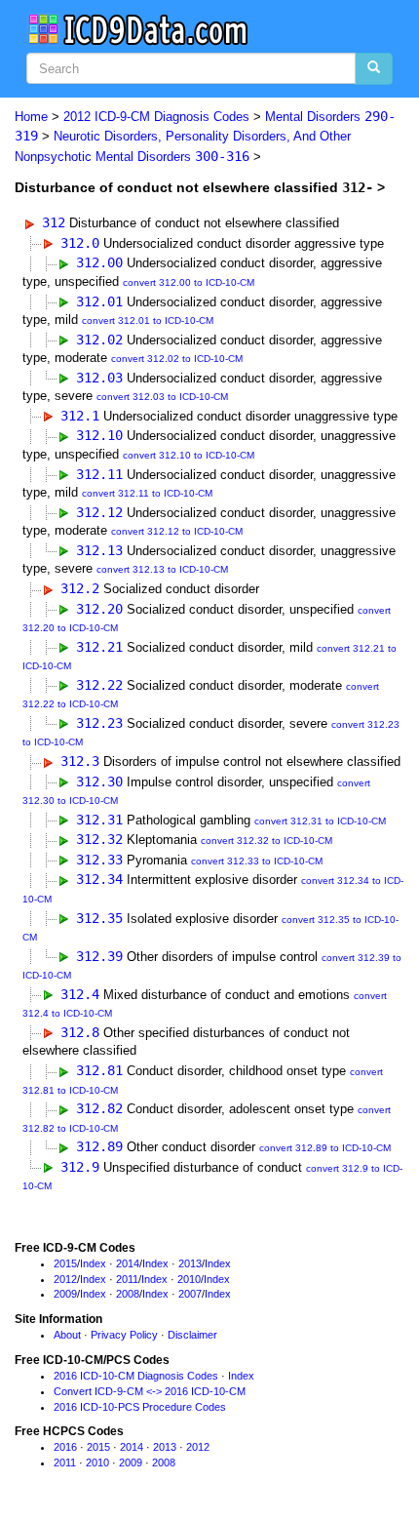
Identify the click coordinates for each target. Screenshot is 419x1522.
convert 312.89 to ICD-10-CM (325, 1147)
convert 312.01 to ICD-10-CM (147, 320)
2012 (65, 1279)
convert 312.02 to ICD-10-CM (177, 358)
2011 (127, 1279)
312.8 (79, 1032)
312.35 (99, 918)
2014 (127, 1263)
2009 (65, 1294)
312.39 (99, 956)
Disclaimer (192, 1335)
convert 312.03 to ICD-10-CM (162, 396)
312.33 (99, 859)
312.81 (99, 1070)
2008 (127, 1294)
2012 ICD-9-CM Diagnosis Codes (156, 116)
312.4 (79, 994)
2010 (189, 1279)
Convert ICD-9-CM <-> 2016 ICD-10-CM (150, 1391)
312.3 (79, 761)
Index (93, 1263)
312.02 (99, 339)
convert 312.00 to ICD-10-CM (188, 282)
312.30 (99, 781)
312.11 (99, 474)
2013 (190, 1263)
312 (53, 222)
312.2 (79, 588)
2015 (65, 1263)
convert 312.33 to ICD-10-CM (257, 861)
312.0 (79, 243)
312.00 (99, 262)
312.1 (79, 415)
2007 (190, 1294)
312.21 (99, 647)
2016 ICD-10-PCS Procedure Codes (140, 1407)
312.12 (99, 512)
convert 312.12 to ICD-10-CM (177, 531)
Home (31, 116)
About (67, 1335)
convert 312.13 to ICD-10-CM (162, 569)
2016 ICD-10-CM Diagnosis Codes (136, 1376)
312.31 (99, 819)
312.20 (99, 609)
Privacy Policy (124, 1335)
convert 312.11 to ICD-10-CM (147, 493)
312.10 (99, 435)
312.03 (99, 377)
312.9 (79, 1167)
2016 (65, 1447)
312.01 (99, 301)
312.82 (99, 1108)
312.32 (99, 839)
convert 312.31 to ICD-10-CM (320, 821)
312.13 (99, 550)
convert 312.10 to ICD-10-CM (188, 455)
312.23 (99, 723)
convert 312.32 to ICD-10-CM (266, 840)
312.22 (99, 685)
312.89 (99, 1146)
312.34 (99, 879)
